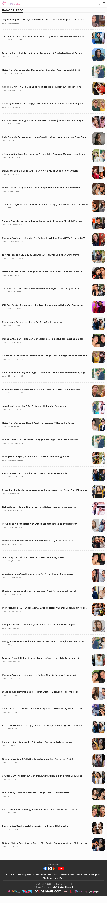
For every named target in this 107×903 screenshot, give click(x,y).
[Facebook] (45, 868)
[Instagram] (55, 868)
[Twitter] (50, 868)
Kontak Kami (39, 875)
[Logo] (10, 3)
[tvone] (48, 891)
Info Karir (59, 878)
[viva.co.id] (14, 891)
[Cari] (98, 3)
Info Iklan (52, 875)
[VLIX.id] (27, 891)
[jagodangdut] (94, 891)
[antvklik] (68, 891)
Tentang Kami (25, 875)
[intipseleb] (81, 891)
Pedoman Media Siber (69, 875)
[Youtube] (61, 868)
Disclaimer (48, 878)
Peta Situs (11, 875)
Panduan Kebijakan (91, 875)
